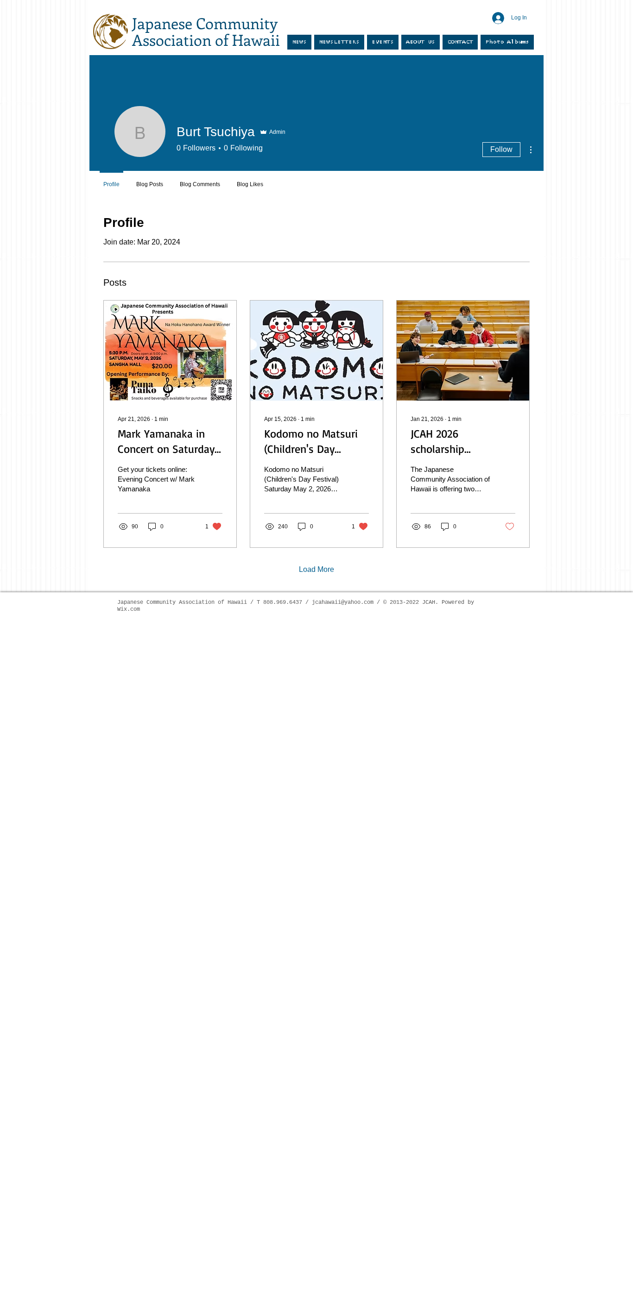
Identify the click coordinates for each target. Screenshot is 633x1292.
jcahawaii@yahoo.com (342, 602)
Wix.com (128, 609)
